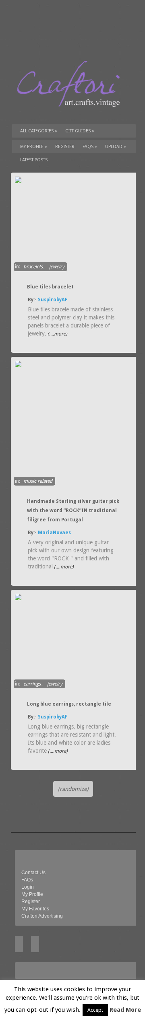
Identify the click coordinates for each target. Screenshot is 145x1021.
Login (27, 887)
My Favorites (35, 909)
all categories (38, 131)
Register (30, 901)
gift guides (79, 131)
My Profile (33, 146)
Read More (125, 1009)
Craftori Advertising (42, 916)
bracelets (33, 267)
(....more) (56, 334)
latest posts (34, 160)
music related (37, 481)
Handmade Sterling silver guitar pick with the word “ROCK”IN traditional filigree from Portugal (73, 510)
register (65, 146)
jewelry (56, 267)
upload (115, 146)
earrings (32, 684)
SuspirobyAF (53, 300)
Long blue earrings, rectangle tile (69, 704)
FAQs (90, 146)
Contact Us (33, 872)
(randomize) (73, 789)
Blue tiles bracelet (50, 287)
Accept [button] (95, 1010)
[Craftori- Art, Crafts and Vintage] (71, 114)
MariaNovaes (54, 532)
